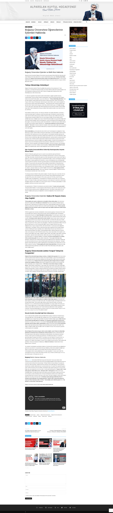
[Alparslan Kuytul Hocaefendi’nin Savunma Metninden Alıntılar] (31, 442)
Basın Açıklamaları (73, 67)
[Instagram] (81, 1)
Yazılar (39, 22)
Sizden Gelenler (72, 60)
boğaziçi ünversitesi (29, 416)
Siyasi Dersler (72, 80)
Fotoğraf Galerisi (73, 50)
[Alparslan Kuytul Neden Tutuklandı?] (45, 442)
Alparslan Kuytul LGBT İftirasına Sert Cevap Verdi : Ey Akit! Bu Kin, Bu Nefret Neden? (59, 464)
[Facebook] (79, 1)
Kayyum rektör (44, 416)
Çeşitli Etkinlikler (73, 71)
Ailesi (71, 57)
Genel (30, 25)
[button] (86, 22)
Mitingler (71, 66)
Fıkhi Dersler (72, 83)
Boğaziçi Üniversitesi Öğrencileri (56, 414)
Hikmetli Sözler (72, 62)
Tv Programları (72, 75)
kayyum (30, 359)
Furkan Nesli (32, 0)
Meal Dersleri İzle (73, 90)
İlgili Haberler (28, 435)
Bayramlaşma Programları (75, 69)
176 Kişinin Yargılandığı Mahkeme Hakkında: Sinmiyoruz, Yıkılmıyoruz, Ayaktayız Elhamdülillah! (56, 431)
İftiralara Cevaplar (67, 22)
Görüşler (46, 22)
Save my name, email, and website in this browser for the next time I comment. (41, 495)
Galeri (71, 59)
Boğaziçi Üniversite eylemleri (45, 414)
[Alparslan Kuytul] (56, 11)
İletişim (71, 78)
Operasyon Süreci (77, 22)
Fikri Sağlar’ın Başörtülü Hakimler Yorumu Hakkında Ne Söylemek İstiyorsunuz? (33, 431)
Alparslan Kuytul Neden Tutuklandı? (45, 448)
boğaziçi (38, 414)
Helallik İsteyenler (46, 0)
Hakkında (33, 22)
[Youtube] (87, 1)
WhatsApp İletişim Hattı (38, 0)
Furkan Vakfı (27, 0)
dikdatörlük (35, 416)
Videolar (58, 22)
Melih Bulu (50, 416)
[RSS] (83, 1)
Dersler (52, 22)
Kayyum (39, 416)
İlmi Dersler (72, 76)
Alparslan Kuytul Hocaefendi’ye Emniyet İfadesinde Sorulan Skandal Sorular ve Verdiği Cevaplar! (31, 464)
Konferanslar (72, 64)
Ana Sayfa (26, 25)
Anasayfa (28, 22)
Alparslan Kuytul (32, 414)
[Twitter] (85, 1)
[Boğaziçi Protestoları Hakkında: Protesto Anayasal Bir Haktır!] (45, 457)
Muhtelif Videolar (73, 73)
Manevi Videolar (73, 92)
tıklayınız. (53, 411)
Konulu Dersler (72, 82)
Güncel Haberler (73, 48)
